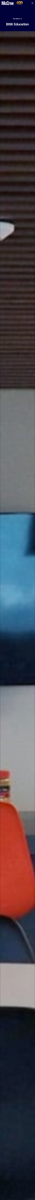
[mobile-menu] (31, 3)
